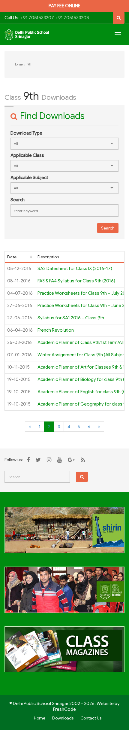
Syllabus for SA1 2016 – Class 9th (71, 318)
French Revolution (56, 330)
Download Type (26, 133)
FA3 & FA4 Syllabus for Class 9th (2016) (76, 281)
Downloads (63, 718)
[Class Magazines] (64, 652)
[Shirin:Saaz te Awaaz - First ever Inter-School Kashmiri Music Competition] (64, 533)
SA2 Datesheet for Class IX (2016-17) (75, 268)
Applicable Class (27, 155)
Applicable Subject (29, 177)
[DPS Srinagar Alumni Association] (64, 593)
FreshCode (64, 709)
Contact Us (90, 718)
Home (18, 64)
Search (17, 199)
